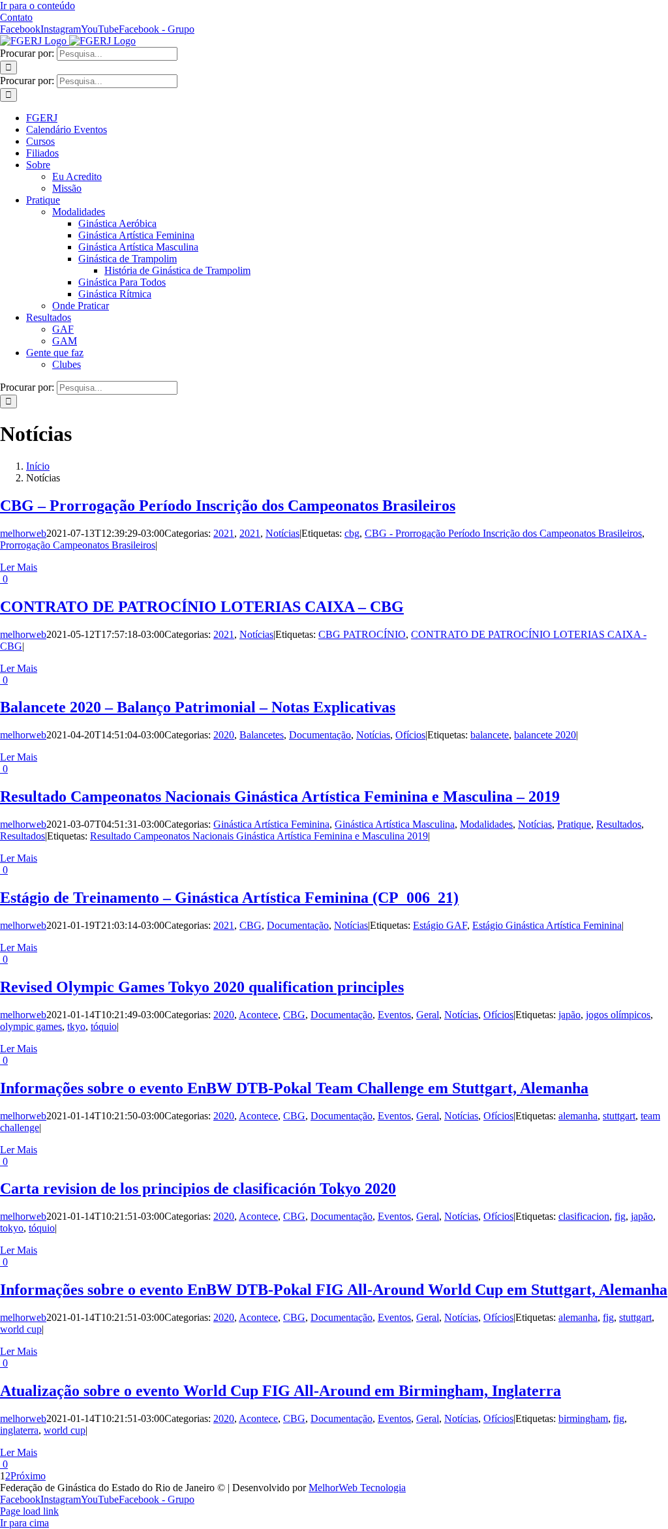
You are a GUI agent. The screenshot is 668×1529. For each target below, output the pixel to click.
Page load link (29, 1511)
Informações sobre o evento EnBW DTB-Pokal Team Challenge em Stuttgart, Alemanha (294, 1088)
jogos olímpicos (618, 1014)
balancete (489, 734)
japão (569, 1014)
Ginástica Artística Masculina (395, 824)
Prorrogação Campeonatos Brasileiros (77, 545)
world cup (21, 1329)
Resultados (618, 824)
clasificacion (583, 1216)
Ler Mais (18, 567)
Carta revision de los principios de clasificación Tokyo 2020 (198, 1188)
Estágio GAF (440, 925)
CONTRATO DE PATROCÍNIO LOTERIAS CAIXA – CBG (202, 606)
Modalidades (486, 824)
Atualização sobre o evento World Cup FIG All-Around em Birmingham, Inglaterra (280, 1390)
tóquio (104, 1026)
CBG (250, 925)
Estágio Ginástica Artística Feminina (547, 925)
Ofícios (410, 734)
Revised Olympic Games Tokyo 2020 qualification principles (202, 986)
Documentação (320, 734)
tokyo (11, 1228)
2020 (223, 734)
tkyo (76, 1026)
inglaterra (19, 1430)
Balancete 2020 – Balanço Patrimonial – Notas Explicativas (197, 707)
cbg (351, 533)
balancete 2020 (545, 734)
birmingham (583, 1418)
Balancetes (261, 734)
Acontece (258, 1014)
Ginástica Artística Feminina (271, 824)
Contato (16, 17)
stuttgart (619, 1115)
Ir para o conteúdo (37, 5)
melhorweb (23, 533)
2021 (223, 533)
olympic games (31, 1026)
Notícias (282, 533)
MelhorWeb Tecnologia (357, 1487)
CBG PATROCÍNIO (362, 634)
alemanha (578, 1115)
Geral (427, 1014)
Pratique (574, 824)
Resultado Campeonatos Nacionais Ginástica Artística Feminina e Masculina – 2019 (280, 796)
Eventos (394, 1014)
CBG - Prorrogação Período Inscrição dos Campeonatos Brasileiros (503, 533)
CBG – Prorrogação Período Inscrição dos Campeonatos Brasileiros (227, 505)
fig (620, 1216)
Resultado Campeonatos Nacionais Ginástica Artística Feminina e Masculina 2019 (259, 835)
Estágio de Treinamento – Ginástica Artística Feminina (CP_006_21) (229, 897)
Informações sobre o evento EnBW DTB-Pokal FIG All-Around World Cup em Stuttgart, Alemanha (333, 1289)
